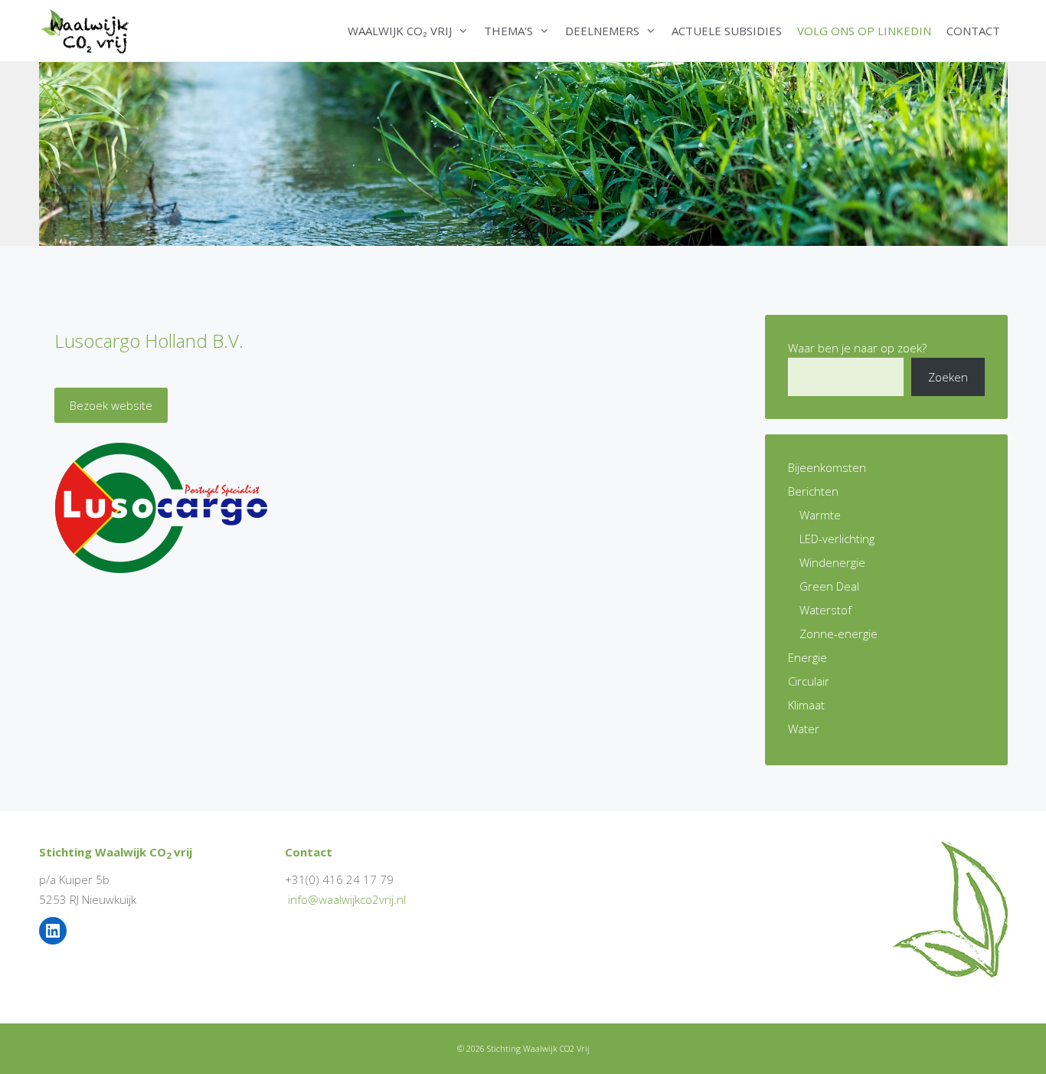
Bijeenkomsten (827, 467)
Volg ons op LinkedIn (864, 30)
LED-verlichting (836, 538)
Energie (807, 657)
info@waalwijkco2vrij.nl (347, 899)
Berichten (813, 491)
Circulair (808, 681)
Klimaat (806, 704)
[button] (464, 30)
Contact (973, 30)
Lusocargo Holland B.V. (149, 340)
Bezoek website (111, 405)
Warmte (820, 514)
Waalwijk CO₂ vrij (400, 30)
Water (803, 728)
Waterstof (825, 609)
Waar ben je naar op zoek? (857, 347)
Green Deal (829, 586)
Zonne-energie (838, 633)
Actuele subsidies (727, 30)
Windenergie (832, 562)
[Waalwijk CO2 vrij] (87, 30)
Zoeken (948, 377)
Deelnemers (602, 30)
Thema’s (508, 30)
